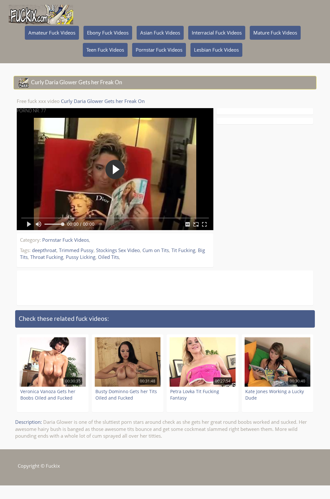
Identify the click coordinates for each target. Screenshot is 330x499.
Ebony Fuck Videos (108, 32)
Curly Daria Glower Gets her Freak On (103, 101)
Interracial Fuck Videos (217, 32)
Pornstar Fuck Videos (159, 49)
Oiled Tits (108, 257)
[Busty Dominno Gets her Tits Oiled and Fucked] (128, 362)
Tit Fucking (183, 250)
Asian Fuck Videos (160, 32)
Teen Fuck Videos (105, 49)
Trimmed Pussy (76, 250)
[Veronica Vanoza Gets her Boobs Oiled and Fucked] (53, 362)
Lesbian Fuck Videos (216, 49)
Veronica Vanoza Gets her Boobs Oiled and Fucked (47, 394)
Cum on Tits (155, 250)
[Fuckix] (41, 9)
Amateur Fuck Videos (51, 32)
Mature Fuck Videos (275, 32)
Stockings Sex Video (118, 250)
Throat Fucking (46, 257)
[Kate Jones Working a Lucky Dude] (278, 362)
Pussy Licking (80, 257)
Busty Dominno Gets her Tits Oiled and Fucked (126, 394)
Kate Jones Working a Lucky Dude (274, 394)
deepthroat (44, 250)
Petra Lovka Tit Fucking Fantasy (194, 394)
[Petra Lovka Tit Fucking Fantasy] (203, 362)
